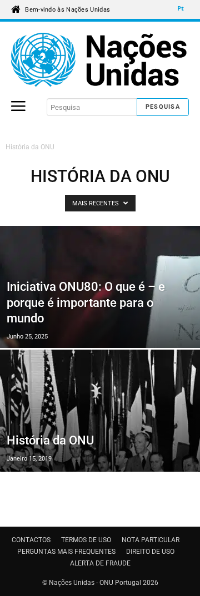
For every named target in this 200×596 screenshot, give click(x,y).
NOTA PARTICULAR (150, 540)
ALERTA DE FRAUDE (100, 563)
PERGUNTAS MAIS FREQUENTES (66, 551)
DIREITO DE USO (150, 551)
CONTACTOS (31, 540)
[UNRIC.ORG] (100, 60)
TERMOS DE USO (86, 540)
